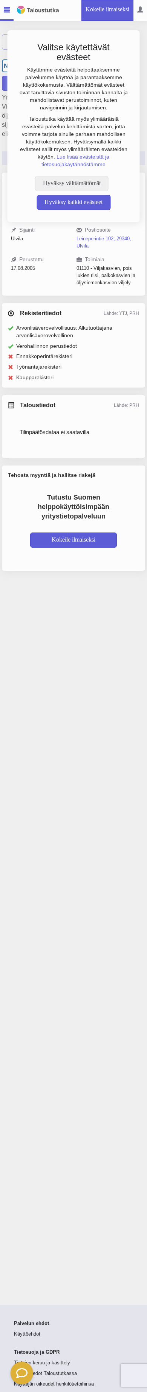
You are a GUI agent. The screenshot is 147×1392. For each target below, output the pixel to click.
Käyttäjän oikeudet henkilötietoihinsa (54, 1384)
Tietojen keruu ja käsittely (42, 1363)
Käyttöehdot (27, 1334)
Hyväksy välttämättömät (72, 183)
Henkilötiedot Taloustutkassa (45, 1373)
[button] (22, 1373)
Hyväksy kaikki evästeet (73, 202)
